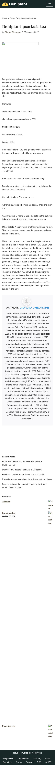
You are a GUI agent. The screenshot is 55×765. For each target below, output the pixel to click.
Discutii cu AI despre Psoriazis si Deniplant (21, 469)
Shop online (8, 758)
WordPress (36, 753)
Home (4, 18)
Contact (29, 762)
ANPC (48, 762)
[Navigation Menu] (49, 4)
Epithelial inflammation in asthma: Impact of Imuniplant (27, 479)
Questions (7, 762)
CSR (39, 762)
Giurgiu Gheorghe (13, 32)
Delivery (37, 758)
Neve (15, 753)
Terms (19, 762)
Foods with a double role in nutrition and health (23, 474)
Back (47, 758)
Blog (12, 18)
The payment (23, 758)
